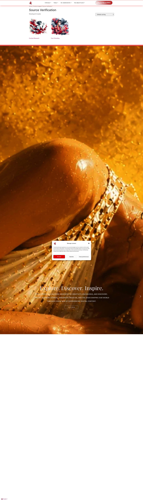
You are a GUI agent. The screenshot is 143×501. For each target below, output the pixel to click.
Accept (59, 256)
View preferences (84, 256)
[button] (89, 243)
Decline (71, 256)
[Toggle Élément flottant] (139, 491)
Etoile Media (71, 307)
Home (30, 6)
